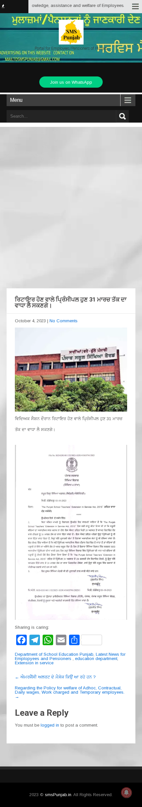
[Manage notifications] (126, 792)
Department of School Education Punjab (54, 654)
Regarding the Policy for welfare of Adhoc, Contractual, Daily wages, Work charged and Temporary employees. (69, 692)
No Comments (64, 320)
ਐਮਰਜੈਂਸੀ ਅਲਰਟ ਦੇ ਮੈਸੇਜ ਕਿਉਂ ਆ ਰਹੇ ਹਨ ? (55, 677)
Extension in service (34, 662)
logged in (50, 725)
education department (96, 658)
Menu (16, 100)
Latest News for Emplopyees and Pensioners (70, 656)
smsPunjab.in (58, 794)
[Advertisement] (71, 201)
